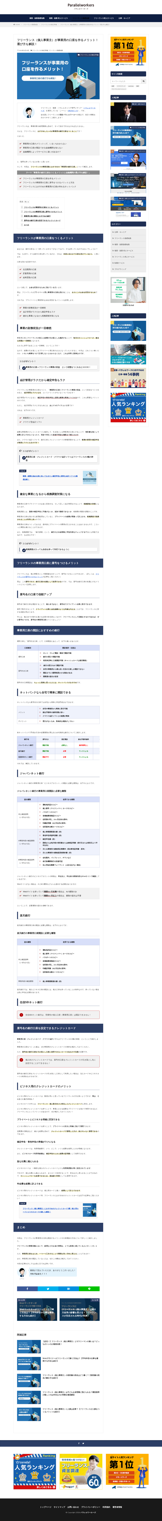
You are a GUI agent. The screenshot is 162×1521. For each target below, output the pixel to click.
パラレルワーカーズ (88, 1512)
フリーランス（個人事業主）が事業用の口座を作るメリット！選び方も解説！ (85, 24)
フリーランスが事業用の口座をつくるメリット (40, 207)
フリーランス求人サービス (104, 18)
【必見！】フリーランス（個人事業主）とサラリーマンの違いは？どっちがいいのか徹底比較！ (71, 1342)
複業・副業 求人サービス (58, 18)
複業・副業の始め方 (139, 104)
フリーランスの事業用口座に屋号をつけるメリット (41, 212)
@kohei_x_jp (73, 111)
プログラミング (120, 269)
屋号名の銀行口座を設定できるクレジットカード (41, 220)
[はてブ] (68, 1288)
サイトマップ (59, 1507)
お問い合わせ (73, 1507)
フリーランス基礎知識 (81, 18)
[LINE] (89, 1288)
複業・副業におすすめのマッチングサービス (133, 151)
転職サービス (120, 263)
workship (130, 86)
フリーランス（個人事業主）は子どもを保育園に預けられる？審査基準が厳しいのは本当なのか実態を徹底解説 (71, 1393)
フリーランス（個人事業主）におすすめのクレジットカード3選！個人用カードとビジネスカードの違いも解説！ (51, 1210)
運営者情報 (117, 1507)
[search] (143, 81)
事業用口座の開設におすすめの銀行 (36, 216)
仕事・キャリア (124, 18)
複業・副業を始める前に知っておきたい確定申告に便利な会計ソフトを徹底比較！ (50, 477)
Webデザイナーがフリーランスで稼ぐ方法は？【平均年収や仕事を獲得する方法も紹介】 (70, 1359)
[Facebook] (27, 1288)
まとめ (25, 225)
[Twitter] (48, 1288)
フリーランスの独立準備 (49, 24)
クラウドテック (121, 86)
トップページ (45, 1507)
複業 (137, 86)
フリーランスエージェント (119, 89)
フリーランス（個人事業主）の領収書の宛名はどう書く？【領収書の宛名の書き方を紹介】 (71, 1376)
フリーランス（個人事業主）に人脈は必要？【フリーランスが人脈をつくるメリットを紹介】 (71, 1410)
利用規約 (106, 1507)
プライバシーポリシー (90, 1507)
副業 (113, 86)
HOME (17, 24)
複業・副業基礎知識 (37, 18)
